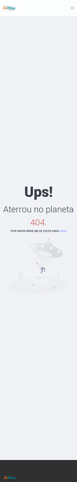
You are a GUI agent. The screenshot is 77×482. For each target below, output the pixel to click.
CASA (62, 231)
